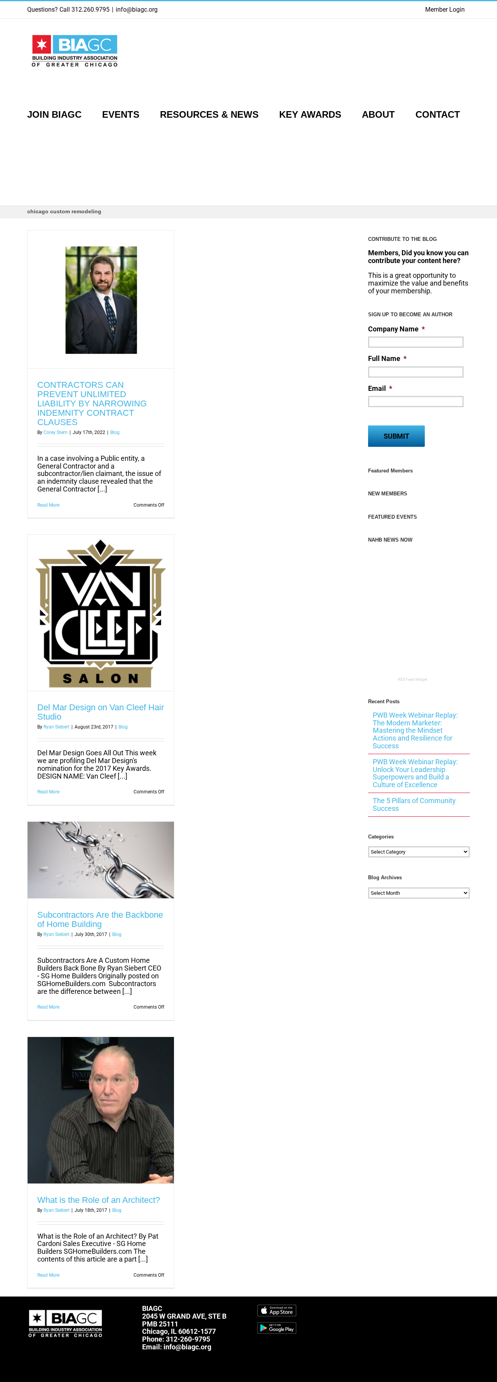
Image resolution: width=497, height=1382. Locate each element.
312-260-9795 (188, 1339)
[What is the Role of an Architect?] (101, 1110)
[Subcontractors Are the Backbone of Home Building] (101, 860)
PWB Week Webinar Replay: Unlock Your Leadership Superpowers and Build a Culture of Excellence (415, 773)
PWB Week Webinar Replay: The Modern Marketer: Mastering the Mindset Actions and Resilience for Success (415, 730)
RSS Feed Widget (412, 679)
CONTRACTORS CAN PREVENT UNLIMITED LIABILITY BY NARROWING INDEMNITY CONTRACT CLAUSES (92, 403)
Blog (115, 432)
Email (380, 388)
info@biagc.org (137, 9)
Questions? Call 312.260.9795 (68, 9)
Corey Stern (55, 432)
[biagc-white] (66, 1308)
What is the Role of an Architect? (98, 1200)
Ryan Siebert (56, 727)
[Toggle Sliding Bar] (31, 175)
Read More (48, 505)
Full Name (387, 358)
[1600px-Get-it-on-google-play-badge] (276, 1325)
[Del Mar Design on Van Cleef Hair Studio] (101, 613)
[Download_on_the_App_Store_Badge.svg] (276, 1308)
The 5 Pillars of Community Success (414, 804)
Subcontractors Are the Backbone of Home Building (100, 919)
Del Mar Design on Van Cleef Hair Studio (100, 711)
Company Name (396, 329)
